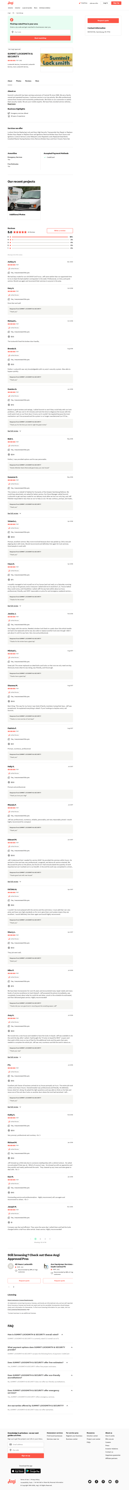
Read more (12, 104)
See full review (13, 431)
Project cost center (93, 1439)
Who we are (109, 1439)
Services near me (53, 1439)
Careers (108, 1442)
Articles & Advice (44, 8)
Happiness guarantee (112, 1455)
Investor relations (111, 1449)
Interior (10, 8)
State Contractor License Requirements (20, 1300)
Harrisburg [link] (19, 13)
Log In (105, 3)
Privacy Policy (35, 1479)
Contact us (109, 1452)
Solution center (92, 1436)
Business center (72, 1439)
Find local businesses (54, 1436)
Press (107, 1445)
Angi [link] (9, 13)
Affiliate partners (111, 1458)
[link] (24, 1268)
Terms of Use (24, 1479)
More (35, 8)
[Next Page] (50, 1239)
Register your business (74, 1436)
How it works (110, 1436)
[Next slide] (13, 1287)
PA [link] (13, 13)
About (10, 81)
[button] (24, 203)
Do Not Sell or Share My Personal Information (48, 1482)
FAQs (89, 1442)
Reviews (28, 81)
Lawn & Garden (27, 8)
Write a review (59, 231)
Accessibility (26, 1482)
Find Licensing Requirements (17, 1309)
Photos (18, 81)
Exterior (17, 8)
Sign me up (26, 1456)
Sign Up (116, 3)
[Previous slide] (9, 1287)
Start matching (40, 38)
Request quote (24, 1281)
